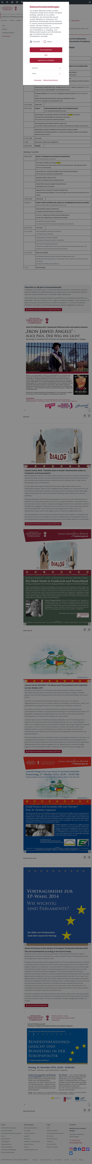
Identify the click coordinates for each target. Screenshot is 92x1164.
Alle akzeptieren (46, 50)
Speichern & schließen (46, 60)
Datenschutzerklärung (50, 80)
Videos (49, 42)
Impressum (37, 80)
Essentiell (36, 42)
